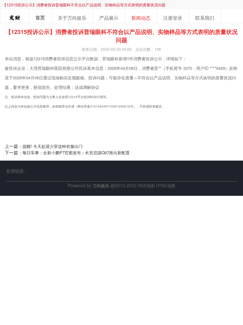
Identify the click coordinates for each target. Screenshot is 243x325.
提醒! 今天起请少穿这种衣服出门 (52, 146)
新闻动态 (140, 17)
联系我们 (204, 17)
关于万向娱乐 (72, 17)
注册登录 (172, 17)
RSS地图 (146, 185)
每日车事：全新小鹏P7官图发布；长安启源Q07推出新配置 (76, 152)
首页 (40, 17)
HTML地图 (165, 185)
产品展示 (108, 17)
